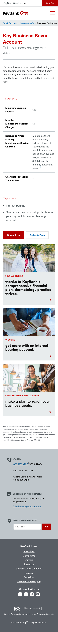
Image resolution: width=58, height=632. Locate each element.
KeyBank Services (12, 3)
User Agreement (32, 608)
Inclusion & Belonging (29, 581)
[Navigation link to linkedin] (26, 594)
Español (29, 572)
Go (46, 526)
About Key (29, 551)
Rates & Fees (37, 235)
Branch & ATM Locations (29, 568)
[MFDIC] (17, 609)
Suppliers (29, 577)
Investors (29, 564)
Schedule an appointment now (27, 506)
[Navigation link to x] (32, 594)
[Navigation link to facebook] (20, 594)
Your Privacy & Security (43, 614)
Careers (29, 559)
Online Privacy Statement (16, 614)
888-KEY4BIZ (20, 464)
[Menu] (52, 13)
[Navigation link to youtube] (38, 594)
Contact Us (13, 235)
